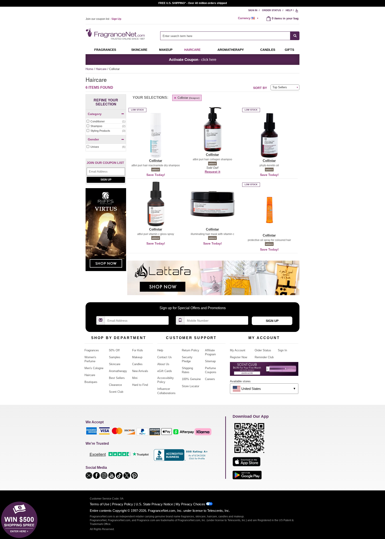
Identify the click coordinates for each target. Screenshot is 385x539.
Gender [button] (93, 139)
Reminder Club (264, 357)
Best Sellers (117, 378)
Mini (134, 378)
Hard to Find (140, 385)
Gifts (289, 49)
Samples (114, 357)
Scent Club (116, 391)
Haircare (192, 49)
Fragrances (105, 49)
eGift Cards (164, 371)
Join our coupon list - (103, 19)
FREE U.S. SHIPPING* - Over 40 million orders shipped (192, 3)
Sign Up (105, 179)
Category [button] (95, 114)
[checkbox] (106, 122)
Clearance (115, 385)
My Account (237, 350)
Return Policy (190, 350)
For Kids (137, 350)
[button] (155, 138)
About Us (163, 364)
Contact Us (164, 357)
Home (89, 69)
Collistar (188, 97)
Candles (137, 364)
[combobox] (229, 35)
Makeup (165, 49)
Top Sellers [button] (279, 87)
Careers (210, 379)
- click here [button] (192, 59)
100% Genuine (191, 379)
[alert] (249, 18)
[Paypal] (142, 431)
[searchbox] (225, 35)
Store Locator (190, 386)
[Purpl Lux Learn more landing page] (264, 370)
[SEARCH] (294, 35)
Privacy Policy (122, 504)
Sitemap (210, 361)
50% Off (114, 350)
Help (289, 10)
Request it (212, 171)
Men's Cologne (93, 368)
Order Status (271, 10)
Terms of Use (99, 504)
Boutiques (90, 382)
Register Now (238, 357)
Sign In (252, 10)
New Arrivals (140, 371)
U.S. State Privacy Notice (154, 504)
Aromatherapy (118, 371)
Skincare (139, 49)
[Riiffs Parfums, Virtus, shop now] (106, 232)
